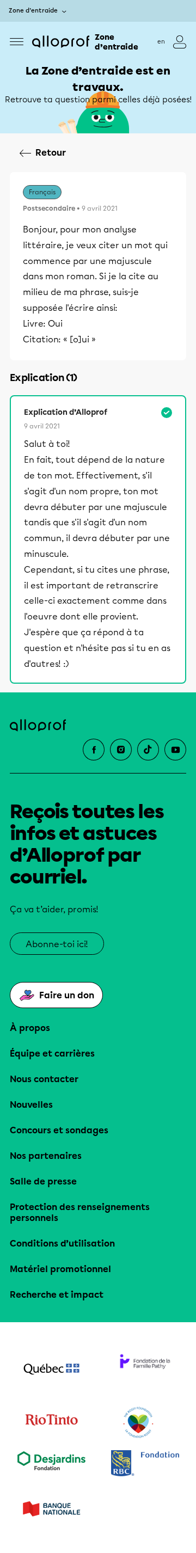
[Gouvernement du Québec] (51, 1370)
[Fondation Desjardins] (51, 1464)
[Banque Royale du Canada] (144, 1464)
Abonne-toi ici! (57, 944)
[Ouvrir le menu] (16, 41)
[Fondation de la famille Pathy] (144, 1370)
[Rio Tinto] (51, 1423)
